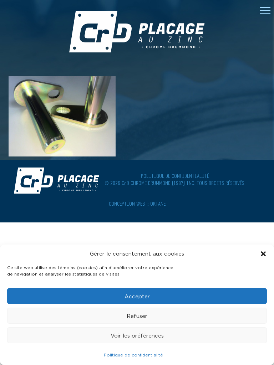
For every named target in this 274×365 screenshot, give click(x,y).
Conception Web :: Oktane (137, 204)
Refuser (137, 316)
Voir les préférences (137, 335)
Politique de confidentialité (133, 355)
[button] (263, 253)
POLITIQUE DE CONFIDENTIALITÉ (175, 176)
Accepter (137, 296)
